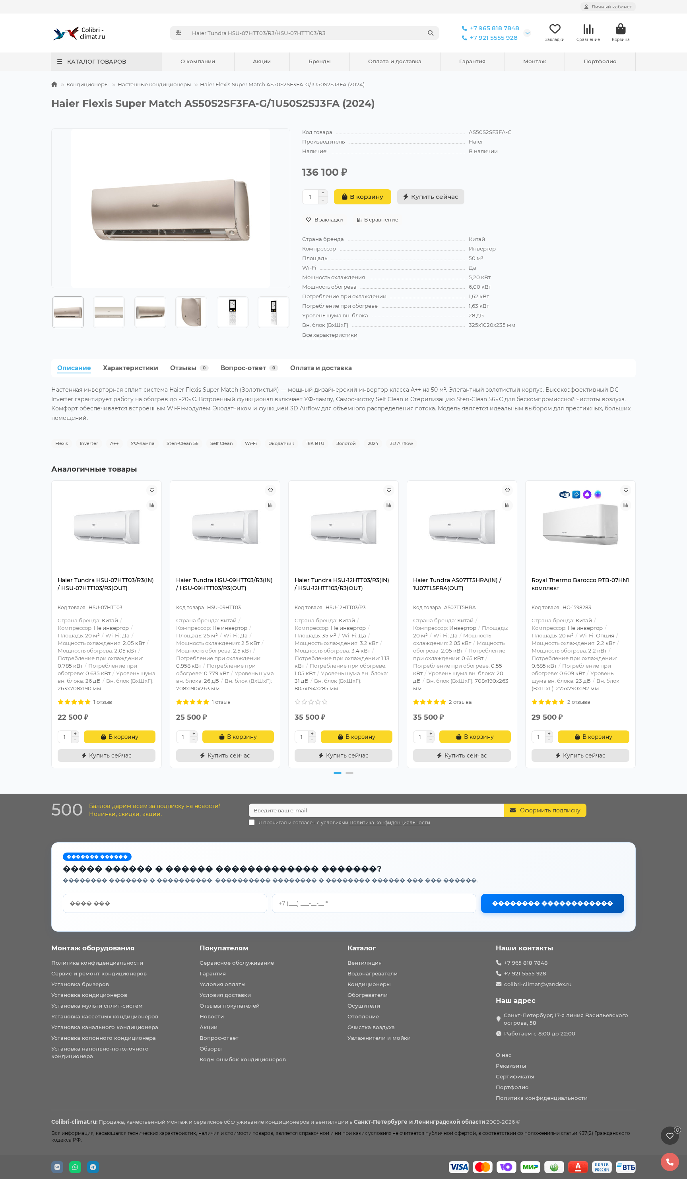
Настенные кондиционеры (154, 84)
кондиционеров (287, 1122)
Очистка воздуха (371, 1027)
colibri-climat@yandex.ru (538, 984)
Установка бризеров (80, 984)
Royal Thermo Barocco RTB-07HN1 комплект (580, 584)
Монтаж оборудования (93, 948)
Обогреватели (367, 995)
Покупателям (224, 948)
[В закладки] (151, 490)
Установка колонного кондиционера (103, 1038)
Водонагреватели (372, 973)
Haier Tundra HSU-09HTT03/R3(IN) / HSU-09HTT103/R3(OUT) (224, 584)
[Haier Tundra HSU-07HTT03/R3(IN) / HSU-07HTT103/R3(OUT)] (106, 526)
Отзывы (188, 368)
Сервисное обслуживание (237, 963)
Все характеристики (329, 335)
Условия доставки (225, 995)
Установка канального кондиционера (104, 1027)
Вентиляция (364, 963)
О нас (504, 1055)
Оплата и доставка (394, 61)
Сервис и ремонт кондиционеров (99, 973)
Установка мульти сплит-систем (97, 1005)
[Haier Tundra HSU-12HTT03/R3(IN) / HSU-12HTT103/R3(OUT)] (343, 526)
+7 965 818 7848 (494, 28)
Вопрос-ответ (248, 368)
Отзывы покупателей (230, 1005)
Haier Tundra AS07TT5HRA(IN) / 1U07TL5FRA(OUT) (457, 584)
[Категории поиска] (178, 33)
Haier (476, 141)
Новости (212, 1016)
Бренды (320, 61)
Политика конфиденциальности (97, 963)
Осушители (363, 1005)
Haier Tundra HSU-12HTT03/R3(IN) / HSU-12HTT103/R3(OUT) (342, 584)
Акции (262, 61)
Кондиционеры (87, 84)
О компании (197, 61)
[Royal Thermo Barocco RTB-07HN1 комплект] (580, 526)
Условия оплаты (223, 984)
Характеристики (130, 368)
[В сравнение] (151, 505)
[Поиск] (431, 33)
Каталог (361, 948)
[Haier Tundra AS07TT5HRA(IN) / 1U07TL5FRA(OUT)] (462, 526)
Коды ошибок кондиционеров (243, 1059)
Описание (74, 368)
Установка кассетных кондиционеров (104, 1016)
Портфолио (600, 61)
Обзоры (211, 1048)
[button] (52, 312)
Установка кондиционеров (89, 995)
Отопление (363, 1016)
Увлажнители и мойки (379, 1038)
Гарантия (472, 61)
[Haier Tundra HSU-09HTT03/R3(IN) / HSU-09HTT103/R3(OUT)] (225, 526)
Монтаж (534, 61)
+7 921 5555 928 (494, 37)
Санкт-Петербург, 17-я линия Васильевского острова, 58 (566, 1019)
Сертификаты (515, 1076)
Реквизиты (511, 1065)
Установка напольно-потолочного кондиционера (100, 1052)
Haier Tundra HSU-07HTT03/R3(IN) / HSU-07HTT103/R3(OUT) (106, 584)
